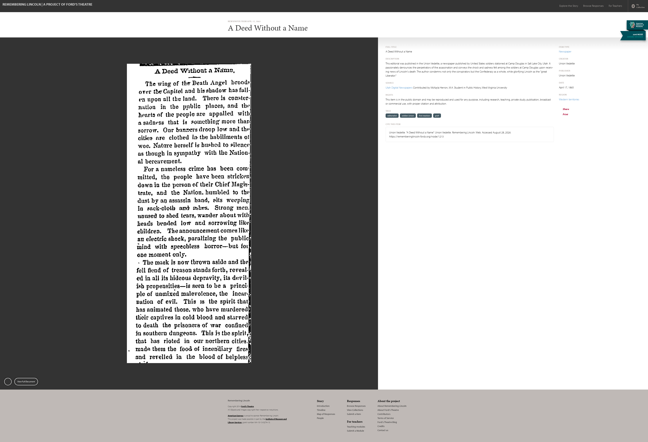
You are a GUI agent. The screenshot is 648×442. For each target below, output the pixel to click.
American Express (235, 415)
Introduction (323, 405)
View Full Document (26, 381)
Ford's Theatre (247, 406)
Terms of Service (385, 418)
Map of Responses (326, 414)
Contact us (382, 430)
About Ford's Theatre (388, 409)
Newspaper (565, 51)
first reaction (424, 115)
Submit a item (354, 414)
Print (565, 114)
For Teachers (615, 5)
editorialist (392, 115)
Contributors (383, 414)
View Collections (355, 409)
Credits (381, 426)
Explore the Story (568, 5)
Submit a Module (355, 430)
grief (437, 115)
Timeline (321, 409)
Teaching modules (356, 426)
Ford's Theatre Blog (387, 422)
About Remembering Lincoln (392, 405)
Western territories (569, 99)
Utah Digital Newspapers (399, 87)
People (320, 418)
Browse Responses (593, 5)
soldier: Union (408, 115)
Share (565, 109)
